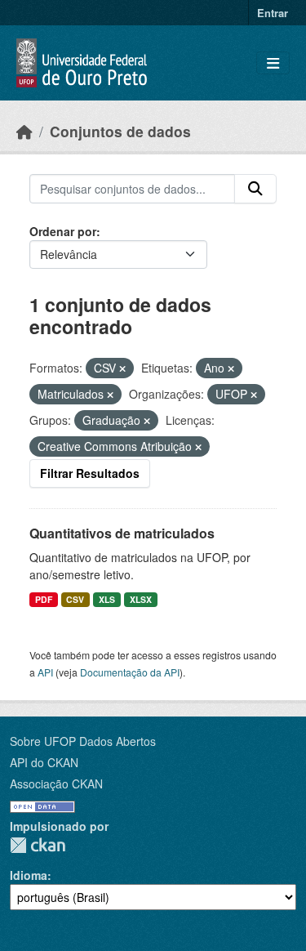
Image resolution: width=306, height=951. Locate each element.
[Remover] (122, 368)
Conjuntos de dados (120, 131)
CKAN (37, 845)
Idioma (28, 875)
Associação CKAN (56, 783)
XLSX (141, 599)
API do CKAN (44, 762)
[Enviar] (255, 188)
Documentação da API (130, 672)
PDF (43, 599)
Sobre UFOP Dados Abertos (83, 741)
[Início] (24, 131)
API (45, 672)
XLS (107, 599)
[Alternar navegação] (273, 63)
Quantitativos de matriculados (122, 533)
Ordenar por (62, 231)
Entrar (272, 12)
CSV (75, 599)
